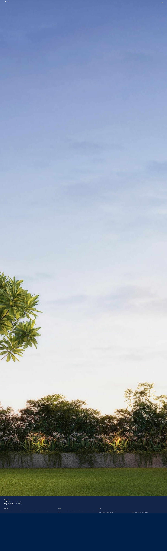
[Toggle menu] (162, 2)
